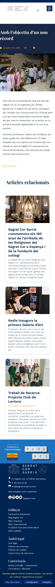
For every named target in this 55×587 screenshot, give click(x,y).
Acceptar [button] (47, 582)
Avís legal (12, 543)
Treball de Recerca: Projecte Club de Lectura (24, 397)
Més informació (13, 582)
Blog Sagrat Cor (15, 517)
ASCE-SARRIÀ (14, 531)
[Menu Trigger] (49, 8)
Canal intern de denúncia (20, 553)
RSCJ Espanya (15, 521)
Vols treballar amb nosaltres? (22, 491)
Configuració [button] (32, 582)
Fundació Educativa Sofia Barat (23, 527)
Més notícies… (10, 166)
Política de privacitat (18, 546)
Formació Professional (19, 514)
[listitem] (12, 454)
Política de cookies (17, 550)
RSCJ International (17, 524)
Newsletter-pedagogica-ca (21, 406)
